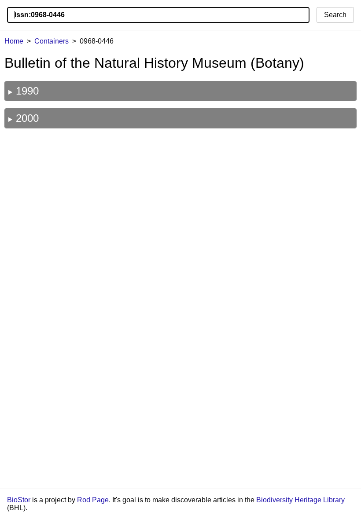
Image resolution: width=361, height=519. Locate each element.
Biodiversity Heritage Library (300, 500)
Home (13, 41)
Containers (51, 41)
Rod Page (93, 500)
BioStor (18, 500)
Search (335, 14)
